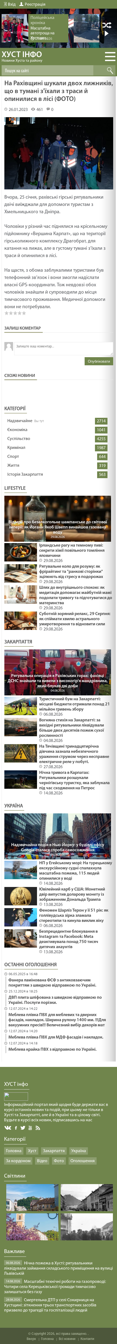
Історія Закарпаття (25, 474)
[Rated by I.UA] (16, 1099)
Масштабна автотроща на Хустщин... (42, 33)
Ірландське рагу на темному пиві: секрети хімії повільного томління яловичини (71, 550)
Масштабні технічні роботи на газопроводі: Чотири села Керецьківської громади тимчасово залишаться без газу (55, 1287)
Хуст (32, 1151)
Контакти (87, 1339)
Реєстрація (35, 4)
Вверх (31, 1339)
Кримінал (16, 448)
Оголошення (82, 1161)
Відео (42, 1161)
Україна (78, 1151)
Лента (39, 1127)
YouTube (30, 1127)
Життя (13, 466)
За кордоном (18, 1161)
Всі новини (67, 1339)
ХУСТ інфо (22, 57)
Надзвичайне (19, 421)
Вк (8, 1128)
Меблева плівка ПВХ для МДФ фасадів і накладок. (55, 1037)
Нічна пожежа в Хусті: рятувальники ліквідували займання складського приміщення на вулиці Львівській (58, 1268)
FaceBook (16, 1127)
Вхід (12, 4)
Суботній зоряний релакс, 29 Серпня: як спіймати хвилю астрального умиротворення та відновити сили (74, 619)
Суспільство (18, 439)
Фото (59, 1161)
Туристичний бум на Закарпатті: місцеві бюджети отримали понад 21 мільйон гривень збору (74, 704)
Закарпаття (54, 1151)
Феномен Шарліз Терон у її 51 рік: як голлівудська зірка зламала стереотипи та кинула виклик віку (73, 915)
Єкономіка (17, 430)
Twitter (23, 1127)
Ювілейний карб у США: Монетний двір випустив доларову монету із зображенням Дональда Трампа (72, 894)
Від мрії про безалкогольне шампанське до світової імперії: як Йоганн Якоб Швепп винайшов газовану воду (57, 527)
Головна (13, 1151)
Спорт (13, 457)
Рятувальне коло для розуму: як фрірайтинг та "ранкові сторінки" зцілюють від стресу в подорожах (71, 571)
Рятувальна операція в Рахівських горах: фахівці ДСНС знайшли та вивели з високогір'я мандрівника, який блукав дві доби (58, 681)
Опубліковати (99, 361)
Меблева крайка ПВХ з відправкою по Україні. (52, 1049)
